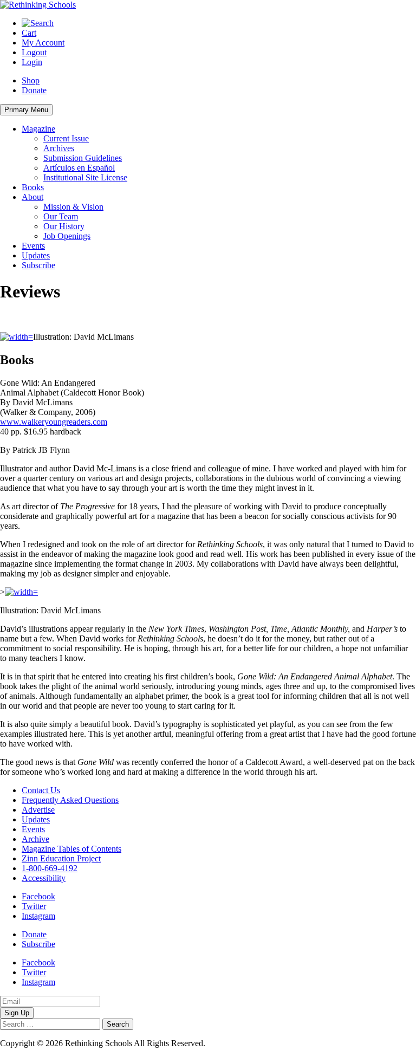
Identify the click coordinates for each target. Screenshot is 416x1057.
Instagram (38, 915)
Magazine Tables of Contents (71, 848)
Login (32, 62)
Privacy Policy (232, 1043)
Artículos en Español (79, 167)
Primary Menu (26, 110)
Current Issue (66, 138)
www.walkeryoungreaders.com (53, 421)
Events (33, 245)
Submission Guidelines (82, 158)
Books (33, 187)
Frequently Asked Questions (70, 800)
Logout (34, 52)
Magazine (38, 128)
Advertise (38, 809)
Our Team (60, 216)
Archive (35, 839)
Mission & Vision (73, 206)
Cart (29, 32)
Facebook (38, 896)
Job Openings (66, 236)
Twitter (34, 906)
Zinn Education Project (61, 858)
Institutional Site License (85, 177)
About (32, 197)
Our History (63, 226)
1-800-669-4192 (49, 868)
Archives (58, 148)
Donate (34, 90)
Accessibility (44, 878)
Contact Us (41, 790)
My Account (43, 42)
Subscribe (38, 265)
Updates (36, 255)
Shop (31, 80)
